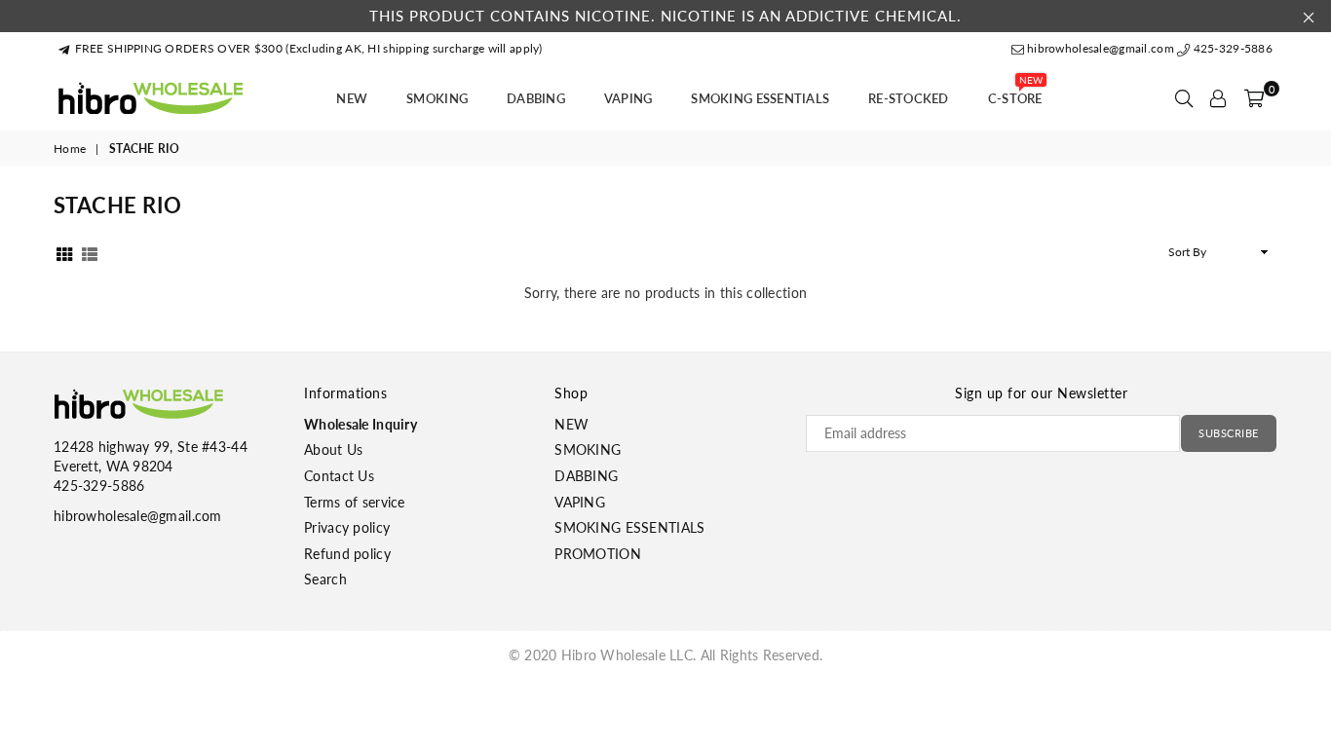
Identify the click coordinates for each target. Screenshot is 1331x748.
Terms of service (354, 502)
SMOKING (437, 98)
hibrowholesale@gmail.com (1100, 48)
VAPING (628, 98)
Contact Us (339, 476)
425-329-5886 (1231, 48)
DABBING (536, 98)
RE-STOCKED (908, 98)
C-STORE (1015, 92)
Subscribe (1228, 433)
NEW (351, 98)
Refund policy (347, 553)
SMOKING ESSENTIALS (760, 98)
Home (70, 148)
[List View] (89, 252)
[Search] (1183, 98)
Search (325, 579)
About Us (333, 449)
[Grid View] (64, 252)
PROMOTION (597, 553)
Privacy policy (347, 527)
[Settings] (1218, 98)
